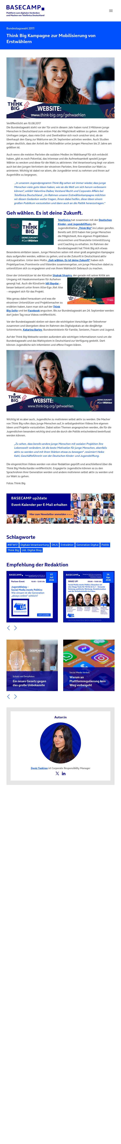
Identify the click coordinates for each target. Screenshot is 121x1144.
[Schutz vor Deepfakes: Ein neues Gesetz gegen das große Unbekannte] (32, 665)
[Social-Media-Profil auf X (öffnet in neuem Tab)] (57, 773)
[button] (8, 628)
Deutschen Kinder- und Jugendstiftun (85, 222)
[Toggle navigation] (111, 10)
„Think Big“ (85, 228)
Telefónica (64, 220)
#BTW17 (13, 545)
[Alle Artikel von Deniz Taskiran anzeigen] (60, 742)
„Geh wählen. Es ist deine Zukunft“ (69, 260)
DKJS (55, 545)
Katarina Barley (32, 330)
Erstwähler (67, 545)
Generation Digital (87, 545)
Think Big (13, 550)
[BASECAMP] (25, 10)
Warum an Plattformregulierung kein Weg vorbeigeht (87, 679)
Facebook (34, 310)
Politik (105, 545)
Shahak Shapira (62, 275)
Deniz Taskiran (39, 768)
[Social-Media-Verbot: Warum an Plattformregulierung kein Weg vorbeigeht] (89, 665)
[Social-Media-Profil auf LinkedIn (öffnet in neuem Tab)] (63, 773)
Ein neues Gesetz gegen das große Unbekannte (29, 681)
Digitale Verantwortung (34, 545)
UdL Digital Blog (32, 550)
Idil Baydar (52, 283)
